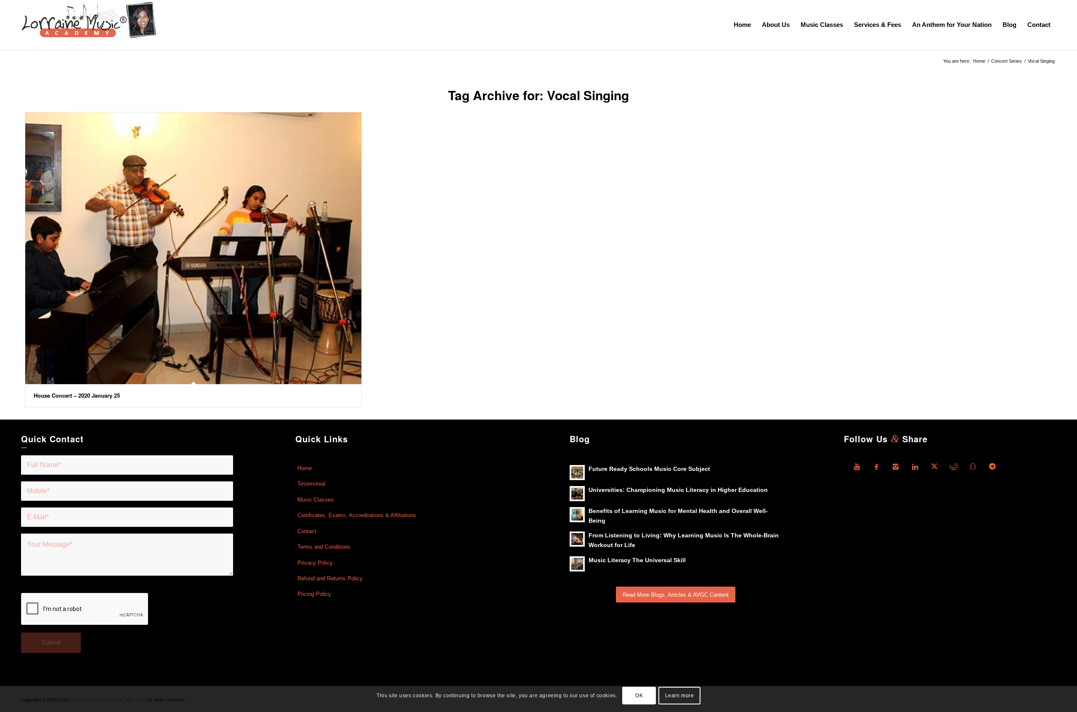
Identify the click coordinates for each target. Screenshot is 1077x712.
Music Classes (315, 500)
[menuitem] (742, 25)
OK (639, 696)
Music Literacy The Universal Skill (637, 560)
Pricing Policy (314, 594)
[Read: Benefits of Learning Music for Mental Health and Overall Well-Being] (577, 514)
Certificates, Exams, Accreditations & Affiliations (356, 515)
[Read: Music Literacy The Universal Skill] (577, 563)
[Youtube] (857, 466)
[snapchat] (973, 466)
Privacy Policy (315, 563)
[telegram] (992, 466)
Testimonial (311, 484)
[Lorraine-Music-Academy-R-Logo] (89, 25)
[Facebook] (876, 466)
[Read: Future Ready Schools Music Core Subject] (577, 472)
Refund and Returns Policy (330, 578)
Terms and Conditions (323, 547)
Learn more (679, 696)
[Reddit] (953, 466)
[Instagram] (895, 466)
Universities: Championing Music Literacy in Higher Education (678, 490)
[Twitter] (934, 466)
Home (304, 468)
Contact (306, 531)
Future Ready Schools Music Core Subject (649, 469)
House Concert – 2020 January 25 (77, 395)
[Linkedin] (915, 466)
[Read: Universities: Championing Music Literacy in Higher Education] (577, 493)
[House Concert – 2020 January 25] (193, 248)
